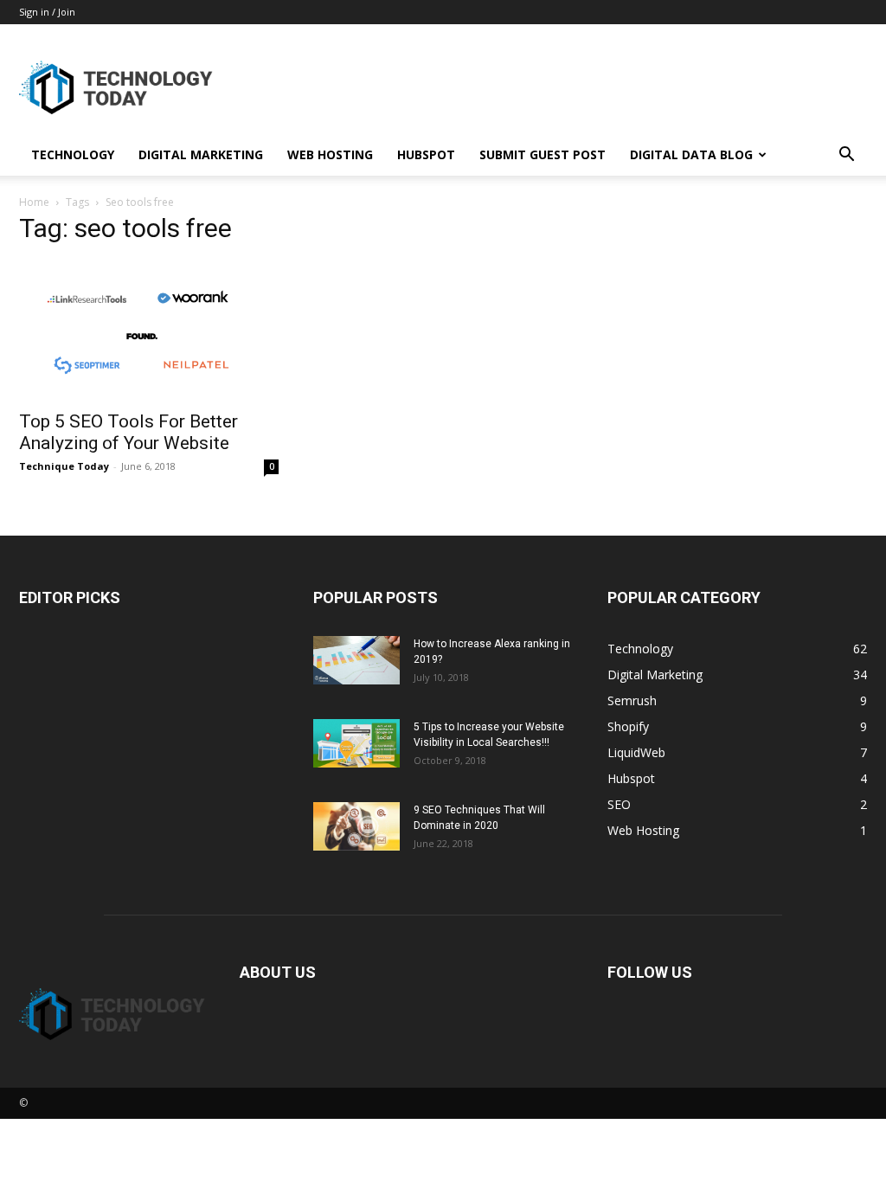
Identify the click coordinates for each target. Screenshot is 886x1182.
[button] (846, 156)
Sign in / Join (47, 11)
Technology (72, 154)
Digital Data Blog (691, 154)
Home (34, 202)
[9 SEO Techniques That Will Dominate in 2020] (356, 826)
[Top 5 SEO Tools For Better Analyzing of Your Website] (149, 330)
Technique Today (64, 465)
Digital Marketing (200, 154)
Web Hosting (330, 154)
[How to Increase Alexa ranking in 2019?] (356, 660)
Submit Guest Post (542, 154)
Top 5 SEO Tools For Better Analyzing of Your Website (128, 432)
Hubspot (426, 154)
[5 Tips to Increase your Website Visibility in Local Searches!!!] (356, 743)
